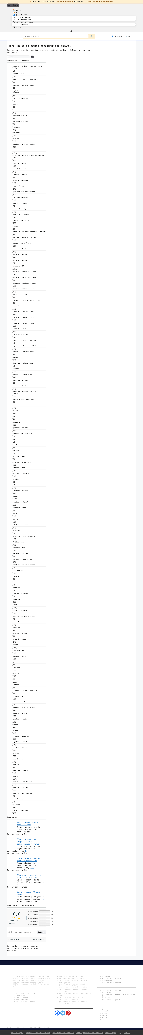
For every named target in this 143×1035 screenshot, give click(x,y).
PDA (13, 582)
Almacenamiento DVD (20, 121)
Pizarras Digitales (20, 593)
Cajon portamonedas (20, 197)
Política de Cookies (63, 1033)
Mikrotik (15, 513)
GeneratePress (43, 1027)
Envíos (104, 996)
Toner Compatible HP (20, 770)
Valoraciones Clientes (25, 1001)
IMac (13, 416)
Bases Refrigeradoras (20, 169)
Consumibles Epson (19, 260)
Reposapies (16, 662)
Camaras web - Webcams (21, 215)
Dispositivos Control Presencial (25, 340)
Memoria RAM (16, 496)
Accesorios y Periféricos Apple (25, 79)
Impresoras (16, 422)
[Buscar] (32, 57)
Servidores (16, 685)
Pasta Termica (17, 570)
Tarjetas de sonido (20, 742)
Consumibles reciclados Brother (25, 272)
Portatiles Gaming (19, 610)
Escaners (15, 369)
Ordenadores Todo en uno (22, 559)
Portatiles (16, 605)
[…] (33, 832)
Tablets (15, 730)
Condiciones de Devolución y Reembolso (118, 994)
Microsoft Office (19, 508)
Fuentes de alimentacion (22, 374)
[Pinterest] (68, 1013)
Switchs (15, 725)
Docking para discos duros (23, 352)
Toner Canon (16, 765)
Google (104, 1017)
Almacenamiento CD (19, 116)
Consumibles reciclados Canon (24, 277)
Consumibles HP (18, 266)
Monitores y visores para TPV (24, 536)
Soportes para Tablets (21, 713)
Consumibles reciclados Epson (24, 283)
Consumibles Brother (20, 249)
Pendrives (16, 588)
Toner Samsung (17, 799)
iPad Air (15, 445)
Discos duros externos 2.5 (23, 317)
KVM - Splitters (18, 456)
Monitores (16, 530)
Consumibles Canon (19, 255)
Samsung (105, 1010)
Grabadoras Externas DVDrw (23, 399)
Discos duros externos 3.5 (23, 323)
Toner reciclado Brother (22, 782)
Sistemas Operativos (20, 702)
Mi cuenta (17, 27)
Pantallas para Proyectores (23, 565)
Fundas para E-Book (20, 380)
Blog (16, 12)
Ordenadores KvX (18, 548)
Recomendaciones (24, 20)
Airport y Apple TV (20, 98)
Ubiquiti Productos (20, 810)
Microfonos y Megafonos (21, 502)
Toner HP (15, 776)
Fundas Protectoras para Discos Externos (25, 392)
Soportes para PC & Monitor (23, 708)
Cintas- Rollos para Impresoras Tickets (29, 232)
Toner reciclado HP (20, 787)
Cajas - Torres (18, 186)
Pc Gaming (16, 576)
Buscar (41, 932)
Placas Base (16, 599)
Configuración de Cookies (89, 1033)
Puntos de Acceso (19, 639)
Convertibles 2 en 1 (20, 294)
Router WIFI (16, 673)
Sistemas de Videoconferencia (24, 690)
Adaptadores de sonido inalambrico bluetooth (26, 92)
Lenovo (104, 1012)
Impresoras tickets (20, 428)
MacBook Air (16, 485)
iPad (13, 439)
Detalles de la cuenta (111, 978)
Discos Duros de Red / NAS (23, 312)
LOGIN (127, 1033)
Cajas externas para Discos (23, 192)
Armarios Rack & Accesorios (23, 144)
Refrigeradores (18, 650)
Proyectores (16, 628)
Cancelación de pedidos (112, 1000)
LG (103, 1019)
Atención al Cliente (23, 22)
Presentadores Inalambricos (23, 616)
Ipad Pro (15, 451)
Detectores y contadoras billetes (26, 300)
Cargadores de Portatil (21, 220)
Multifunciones (18, 542)
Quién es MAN (20, 15)
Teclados (15, 753)
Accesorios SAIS (18, 74)
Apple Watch (16, 138)
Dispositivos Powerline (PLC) (24, 346)
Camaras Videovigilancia (22, 209)
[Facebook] (57, 1013)
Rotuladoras (16, 668)
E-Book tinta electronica (22, 363)
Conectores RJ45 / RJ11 (21, 243)
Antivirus (16, 133)
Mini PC (15, 519)
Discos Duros (17, 306)
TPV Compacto (17, 805)
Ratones (15, 645)
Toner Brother (17, 759)
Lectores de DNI (18, 468)
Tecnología (110, 1033)
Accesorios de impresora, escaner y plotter (27, 67)
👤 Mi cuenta (116, 36)
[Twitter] (62, 1013)
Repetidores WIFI (19, 656)
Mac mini (15, 479)
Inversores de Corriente (22, 433)
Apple (104, 1008)
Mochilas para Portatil (21, 525)
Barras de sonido (19, 163)
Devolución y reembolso (112, 998)
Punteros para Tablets (21, 633)
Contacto (23, 25)
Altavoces (16, 127)
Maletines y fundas (20, 491)
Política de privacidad (112, 990)
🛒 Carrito (129, 36)
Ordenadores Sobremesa (21, 553)
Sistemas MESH (17, 696)
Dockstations (17, 357)
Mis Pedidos (107, 980)
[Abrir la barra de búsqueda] (71, 31)
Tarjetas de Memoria (20, 736)
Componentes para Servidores (24, 237)
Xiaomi (104, 1014)
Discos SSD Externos (20, 334)
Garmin (104, 1016)
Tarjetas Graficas (19, 747)
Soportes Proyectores (20, 719)
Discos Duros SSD (19, 329)
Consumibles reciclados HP (23, 289)
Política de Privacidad (38, 1033)
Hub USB (15, 411)
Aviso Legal (107, 992)
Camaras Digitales (19, 203)
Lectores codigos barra (21, 462)
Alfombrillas (17, 110)
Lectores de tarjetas (20, 473)
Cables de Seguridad (20, 180)
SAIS (13, 679)
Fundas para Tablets (20, 386)
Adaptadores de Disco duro (23, 85)
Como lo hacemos (24, 17)
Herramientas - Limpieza (22, 405)
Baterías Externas (19, 175)
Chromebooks (16, 226)
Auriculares (16, 150)
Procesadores (17, 622)
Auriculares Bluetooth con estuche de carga (28, 156)
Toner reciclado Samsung (22, 793)
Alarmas (15, 104)
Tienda (17, 10)
